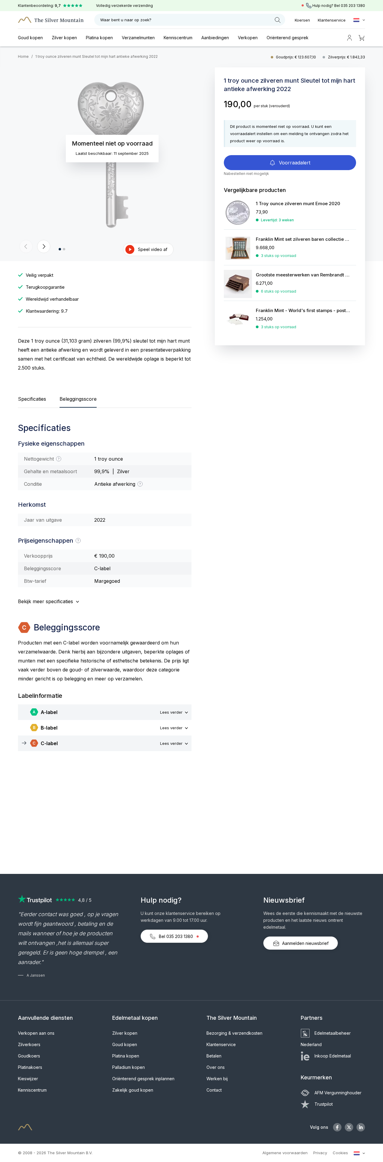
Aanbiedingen (215, 37)
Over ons (215, 1067)
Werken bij (217, 1078)
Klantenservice (332, 20)
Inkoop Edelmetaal (332, 1055)
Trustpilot (323, 1104)
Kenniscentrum (178, 37)
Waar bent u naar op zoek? (125, 19)
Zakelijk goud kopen (132, 1090)
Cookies (340, 1152)
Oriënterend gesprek (287, 37)
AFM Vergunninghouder (337, 1092)
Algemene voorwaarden (285, 1152)
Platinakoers (30, 1067)
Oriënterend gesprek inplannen (143, 1078)
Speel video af (152, 249)
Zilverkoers (29, 1044)
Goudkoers (29, 1055)
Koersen (302, 20)
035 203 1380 (353, 5)
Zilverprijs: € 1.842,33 (346, 57)
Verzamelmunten (138, 37)
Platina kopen (99, 37)
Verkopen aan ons (36, 1033)
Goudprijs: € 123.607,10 (296, 57)
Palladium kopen (128, 1067)
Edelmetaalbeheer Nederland (326, 1039)
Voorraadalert (293, 163)
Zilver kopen (64, 37)
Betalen (213, 1055)
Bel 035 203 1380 (176, 936)
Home (23, 56)
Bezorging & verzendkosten (234, 1033)
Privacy (320, 1152)
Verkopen (248, 37)
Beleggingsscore (78, 399)
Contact (214, 1090)
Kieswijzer (28, 1078)
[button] (26, 246)
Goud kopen (30, 37)
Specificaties (32, 399)
